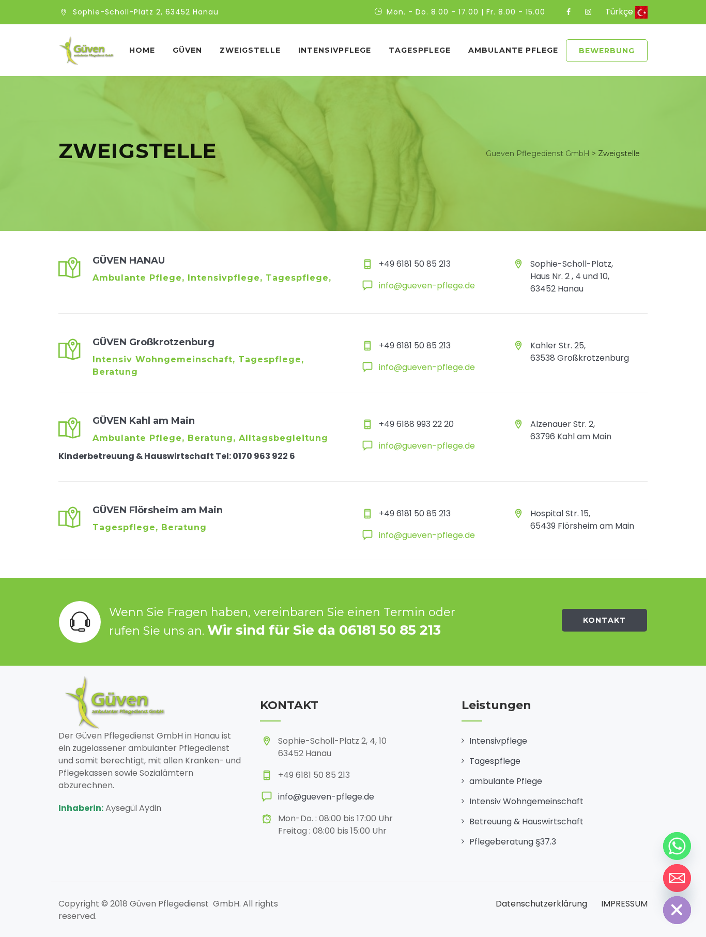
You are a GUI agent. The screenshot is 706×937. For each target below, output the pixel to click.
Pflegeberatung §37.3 (512, 842)
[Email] (677, 878)
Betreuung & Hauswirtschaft (526, 821)
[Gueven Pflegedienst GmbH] (86, 50)
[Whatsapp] (677, 846)
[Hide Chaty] (677, 910)
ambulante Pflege (505, 781)
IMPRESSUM (624, 904)
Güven (187, 50)
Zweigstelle (250, 50)
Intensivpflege (498, 741)
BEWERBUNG (607, 50)
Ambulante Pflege (513, 50)
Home (142, 50)
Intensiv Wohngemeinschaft (526, 801)
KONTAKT (604, 620)
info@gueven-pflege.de (427, 285)
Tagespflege (420, 50)
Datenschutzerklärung (541, 904)
